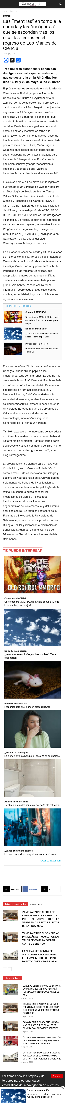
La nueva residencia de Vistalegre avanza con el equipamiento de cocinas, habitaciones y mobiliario (42, 1056)
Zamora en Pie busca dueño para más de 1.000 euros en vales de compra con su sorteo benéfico (41, 1025)
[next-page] (10, 969)
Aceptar (57, 1076)
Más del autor (36, 904)
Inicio (5, 11)
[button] (5, 4)
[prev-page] (5, 969)
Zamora (13, 11)
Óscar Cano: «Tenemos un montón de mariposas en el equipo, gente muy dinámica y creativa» (42, 1040)
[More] (57, 889)
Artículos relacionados (15, 904)
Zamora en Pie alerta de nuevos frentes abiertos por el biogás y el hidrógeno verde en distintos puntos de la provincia (41, 919)
